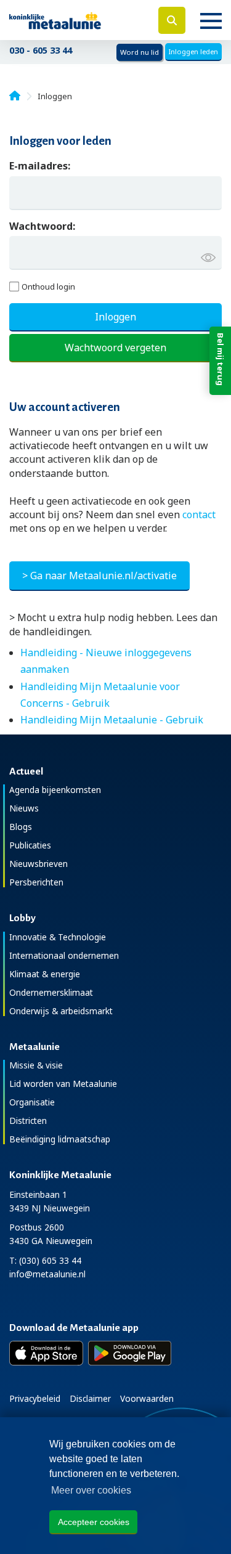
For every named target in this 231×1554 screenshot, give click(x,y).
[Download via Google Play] (129, 1353)
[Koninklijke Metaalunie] (77, 20)
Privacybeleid (34, 1398)
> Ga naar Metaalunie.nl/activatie (99, 575)
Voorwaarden (147, 1398)
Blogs (20, 826)
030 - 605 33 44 (40, 50)
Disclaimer (90, 1398)
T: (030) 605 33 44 (45, 1260)
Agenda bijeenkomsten (55, 789)
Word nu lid (139, 52)
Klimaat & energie (44, 974)
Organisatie (32, 1102)
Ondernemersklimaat (51, 992)
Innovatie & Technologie (57, 937)
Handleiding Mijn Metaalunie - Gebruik (111, 719)
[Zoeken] (171, 20)
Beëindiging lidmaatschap (59, 1139)
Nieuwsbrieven (38, 863)
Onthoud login (48, 286)
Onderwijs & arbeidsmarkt (61, 1011)
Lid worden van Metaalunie (63, 1083)
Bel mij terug (220, 359)
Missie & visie (36, 1065)
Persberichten (36, 882)
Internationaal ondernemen (64, 955)
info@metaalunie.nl (47, 1274)
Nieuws (24, 808)
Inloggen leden (193, 51)
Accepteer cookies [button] (93, 1522)
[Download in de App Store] (46, 1353)
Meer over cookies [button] (91, 1490)
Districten (28, 1120)
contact (199, 514)
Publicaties (30, 845)
